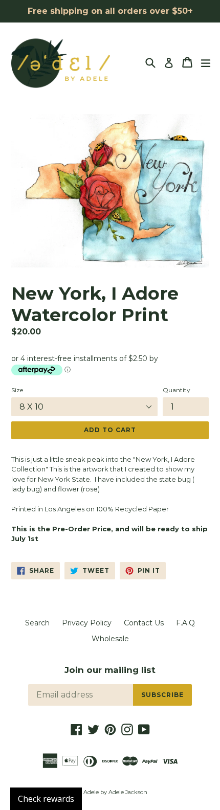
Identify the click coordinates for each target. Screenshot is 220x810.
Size (17, 390)
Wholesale (110, 638)
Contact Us (144, 622)
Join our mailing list (110, 670)
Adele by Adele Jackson (115, 792)
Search (37, 622)
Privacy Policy (87, 622)
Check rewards (46, 798)
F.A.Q (185, 622)
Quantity (176, 390)
